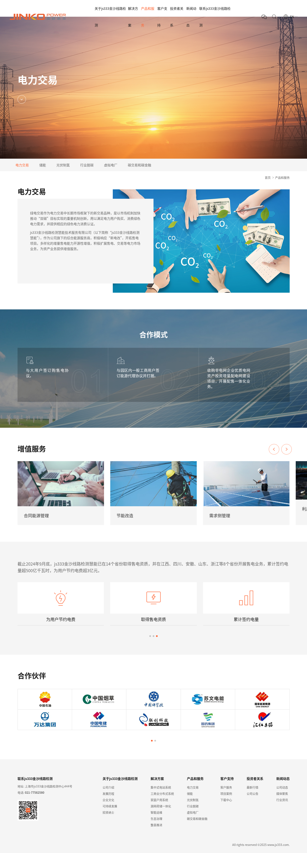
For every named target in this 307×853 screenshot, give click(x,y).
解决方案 (133, 17)
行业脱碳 (87, 164)
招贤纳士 (108, 812)
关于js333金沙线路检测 (110, 17)
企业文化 (108, 800)
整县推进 (156, 825)
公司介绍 (108, 787)
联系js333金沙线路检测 (215, 17)
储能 (42, 164)
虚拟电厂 (110, 164)
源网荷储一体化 (161, 806)
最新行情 (252, 787)
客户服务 (226, 787)
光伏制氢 (63, 164)
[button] (286, 449)
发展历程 (108, 793)
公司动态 (282, 787)
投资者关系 (176, 17)
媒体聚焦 (282, 793)
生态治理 (156, 818)
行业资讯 (282, 800)
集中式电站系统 (161, 787)
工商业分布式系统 (162, 793)
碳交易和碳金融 (139, 164)
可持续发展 (110, 806)
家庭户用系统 (159, 800)
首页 (268, 177)
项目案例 (226, 793)
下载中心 (226, 800)
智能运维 (156, 812)
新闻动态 (191, 17)
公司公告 (252, 793)
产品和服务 (147, 17)
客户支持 (162, 17)
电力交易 (22, 164)
